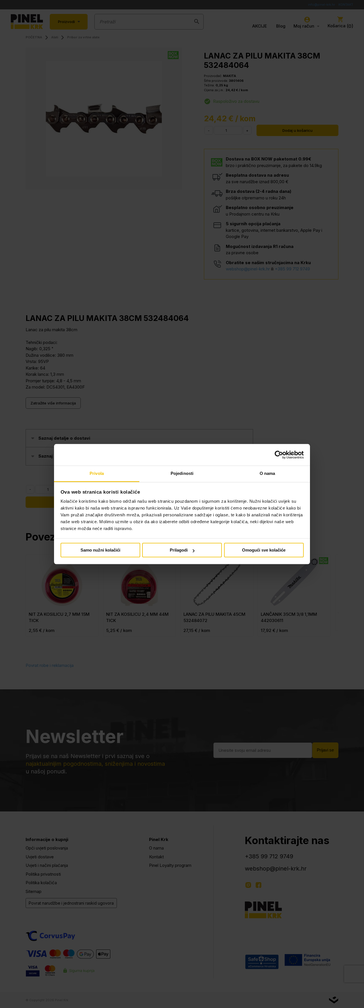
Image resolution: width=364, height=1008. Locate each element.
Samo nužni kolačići (100, 550)
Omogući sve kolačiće (264, 550)
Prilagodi (179, 550)
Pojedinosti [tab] (182, 473)
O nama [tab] (267, 473)
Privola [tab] (97, 473)
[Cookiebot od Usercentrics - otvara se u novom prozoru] (279, 454)
